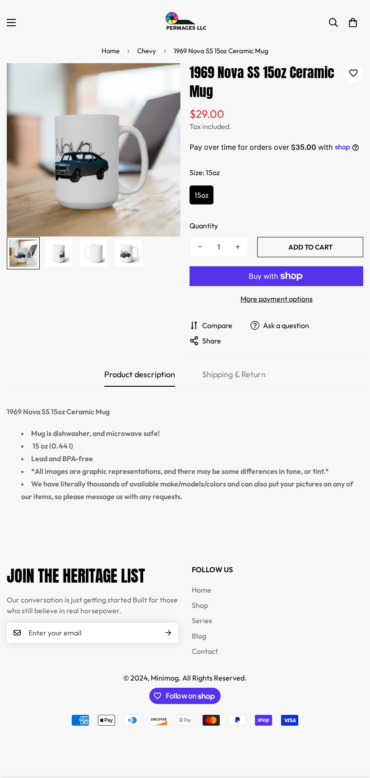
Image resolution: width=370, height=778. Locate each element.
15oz (201, 194)
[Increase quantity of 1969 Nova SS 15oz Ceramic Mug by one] (238, 247)
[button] (352, 22)
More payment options (276, 298)
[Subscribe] (168, 633)
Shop (200, 605)
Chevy (146, 50)
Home (111, 50)
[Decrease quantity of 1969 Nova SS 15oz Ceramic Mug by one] (200, 247)
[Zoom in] (161, 82)
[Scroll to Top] (352, 728)
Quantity (204, 225)
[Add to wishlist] (353, 73)
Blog (199, 635)
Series (202, 620)
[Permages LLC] (185, 22)
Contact (205, 651)
